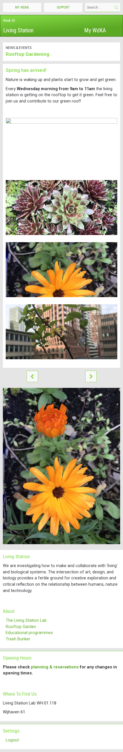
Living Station (18, 30)
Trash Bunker (18, 639)
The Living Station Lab (26, 620)
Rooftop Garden (21, 626)
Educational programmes (29, 632)
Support (63, 7)
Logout (12, 740)
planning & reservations (55, 667)
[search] (116, 7)
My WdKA (95, 30)
